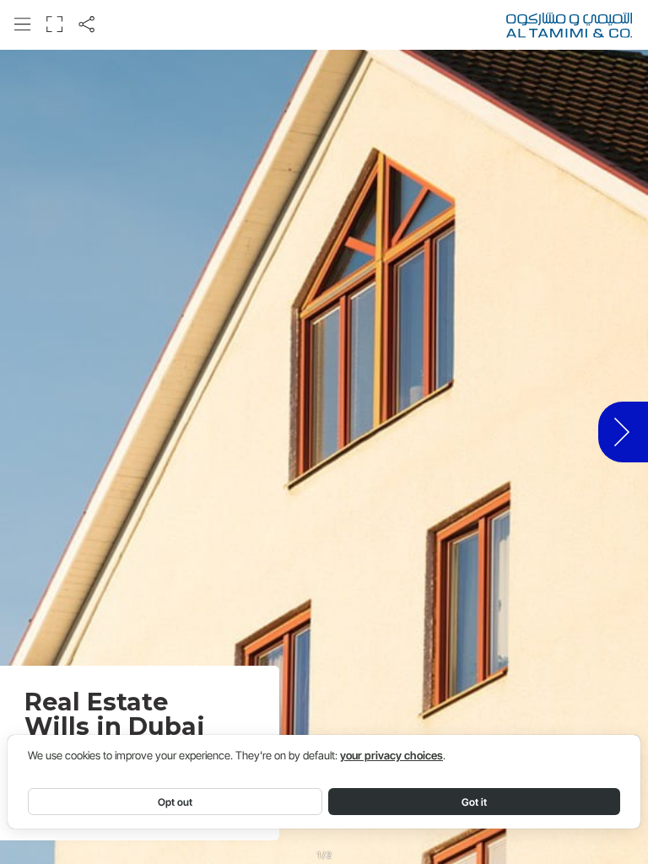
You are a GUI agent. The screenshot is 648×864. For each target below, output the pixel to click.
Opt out (175, 802)
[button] (22, 24)
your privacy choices (391, 755)
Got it (474, 802)
